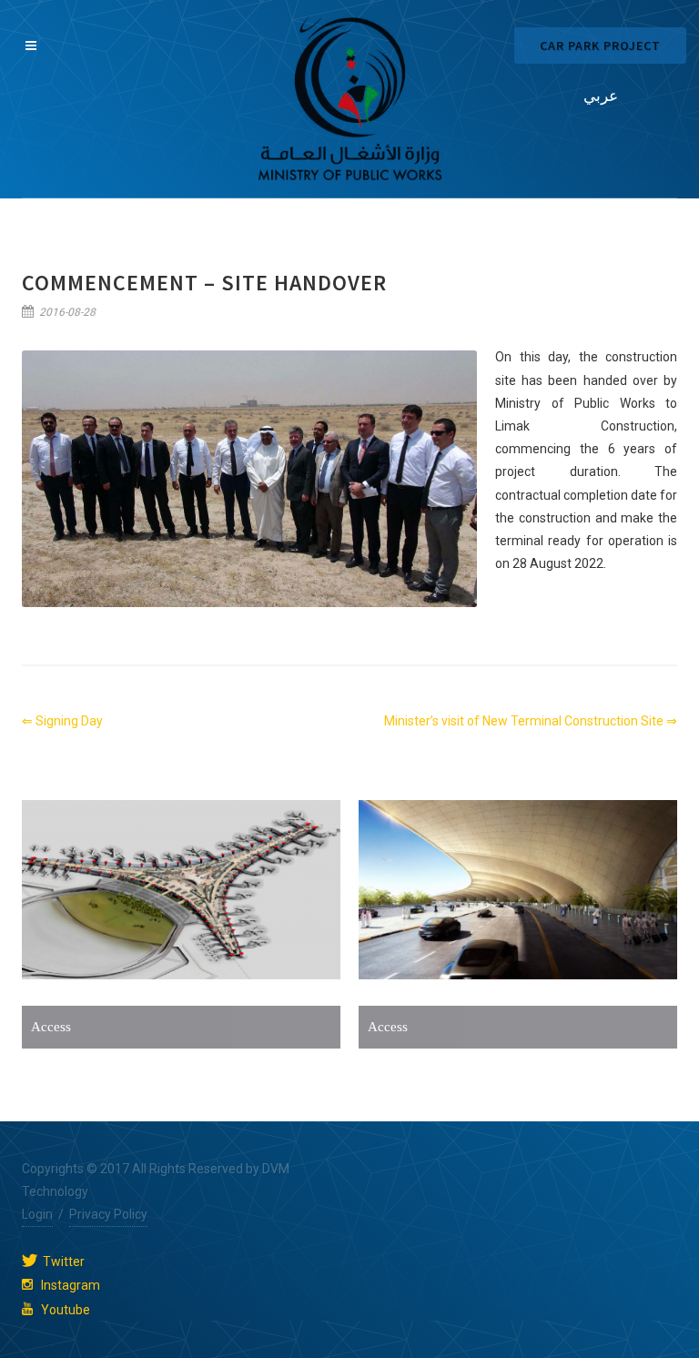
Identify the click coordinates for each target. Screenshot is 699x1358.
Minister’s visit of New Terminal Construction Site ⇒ (530, 721)
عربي (600, 96)
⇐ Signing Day (62, 721)
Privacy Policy (108, 1214)
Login (37, 1214)
